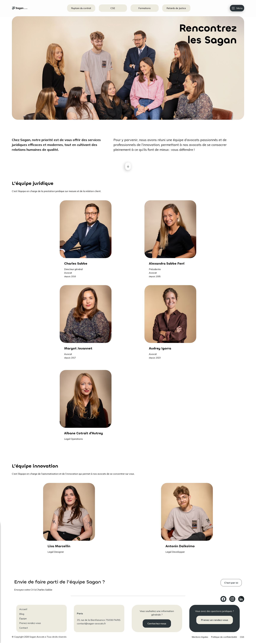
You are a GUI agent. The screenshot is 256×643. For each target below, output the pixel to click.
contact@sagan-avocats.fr (91, 623)
